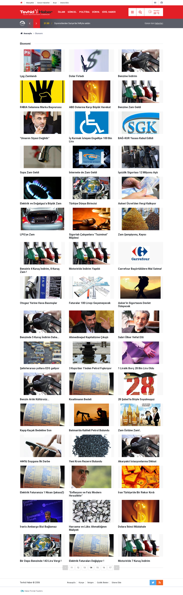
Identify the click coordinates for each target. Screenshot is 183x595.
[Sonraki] (116, 567)
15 (97, 567)
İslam (61, 12)
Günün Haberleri (43, 3)
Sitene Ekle (64, 3)
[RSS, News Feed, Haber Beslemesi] (159, 582)
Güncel (72, 12)
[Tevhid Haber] (36, 12)
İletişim (90, 582)
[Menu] (132, 12)
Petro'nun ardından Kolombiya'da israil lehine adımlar (78, 23)
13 (84, 567)
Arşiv (55, 3)
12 (78, 567)
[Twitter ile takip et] (153, 582)
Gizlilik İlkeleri (102, 582)
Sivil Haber (109, 12)
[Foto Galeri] (161, 2)
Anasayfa (71, 582)
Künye (81, 582)
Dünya (95, 12)
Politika (84, 12)
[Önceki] (65, 567)
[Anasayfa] (21, 3)
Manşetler (30, 3)
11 (72, 567)
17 (110, 567)
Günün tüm (154, 23)
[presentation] (29, 23)
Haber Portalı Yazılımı (34, 591)
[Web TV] (155, 2)
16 (104, 567)
